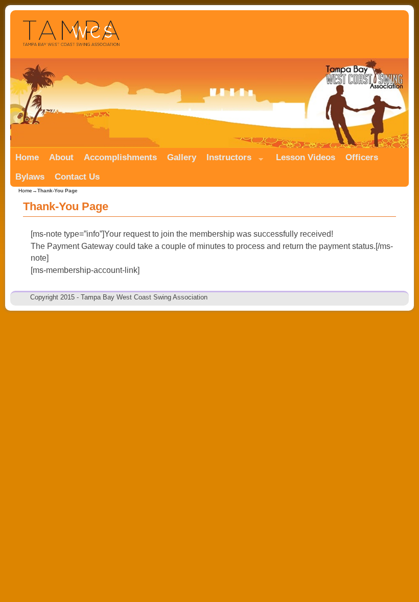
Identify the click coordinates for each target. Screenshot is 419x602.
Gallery (181, 157)
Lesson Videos (305, 157)
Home (27, 157)
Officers (361, 157)
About (61, 157)
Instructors (226, 160)
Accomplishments (120, 157)
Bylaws (29, 177)
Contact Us (77, 177)
